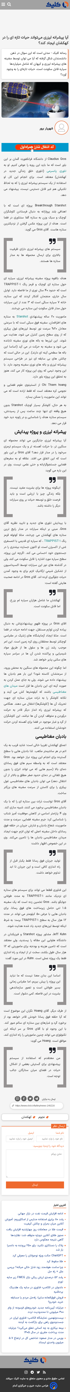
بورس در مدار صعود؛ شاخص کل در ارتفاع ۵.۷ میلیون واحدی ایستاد (36, 1340)
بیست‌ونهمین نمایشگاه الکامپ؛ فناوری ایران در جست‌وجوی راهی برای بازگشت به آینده (37, 1320)
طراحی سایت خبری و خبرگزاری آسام (30, 1386)
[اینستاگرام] (26, 1373)
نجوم (42, 1117)
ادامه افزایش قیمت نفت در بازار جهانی (40, 1214)
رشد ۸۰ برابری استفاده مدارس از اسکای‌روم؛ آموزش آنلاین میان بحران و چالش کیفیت (34, 1221)
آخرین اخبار (60, 1205)
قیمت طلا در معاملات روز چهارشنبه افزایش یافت (34, 1229)
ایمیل (31, 1133)
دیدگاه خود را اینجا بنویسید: (48, 1146)
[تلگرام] (36, 1099)
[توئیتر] (30, 1099)
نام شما (60, 1133)
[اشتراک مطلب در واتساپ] (17, 1098)
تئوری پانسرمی (56, 171)
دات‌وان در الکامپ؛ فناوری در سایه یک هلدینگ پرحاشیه (36, 1289)
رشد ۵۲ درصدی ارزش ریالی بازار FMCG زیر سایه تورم (35, 1279)
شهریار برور (46, 128)
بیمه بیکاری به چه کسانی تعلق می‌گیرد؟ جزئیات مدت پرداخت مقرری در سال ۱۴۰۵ (36, 1330)
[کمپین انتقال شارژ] (35, 147)
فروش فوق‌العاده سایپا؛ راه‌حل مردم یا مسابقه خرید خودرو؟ (37, 1300)
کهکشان (26, 1117)
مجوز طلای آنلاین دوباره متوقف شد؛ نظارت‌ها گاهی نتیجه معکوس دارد (37, 1237)
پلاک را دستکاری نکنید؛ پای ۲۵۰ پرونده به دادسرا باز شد (35, 1247)
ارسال (35, 1185)
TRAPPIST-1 (52, 541)
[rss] (44, 1373)
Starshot (22, 316)
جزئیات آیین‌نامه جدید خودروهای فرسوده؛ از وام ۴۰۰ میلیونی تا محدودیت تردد (36, 1310)
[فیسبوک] (24, 1099)
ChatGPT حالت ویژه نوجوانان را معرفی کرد (38, 1256)
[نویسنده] (62, 128)
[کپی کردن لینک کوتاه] (35, 1105)
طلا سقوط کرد (55, 1261)
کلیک (16, 1379)
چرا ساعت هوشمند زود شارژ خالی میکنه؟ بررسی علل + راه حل (35, 1269)
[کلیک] (57, 5)
